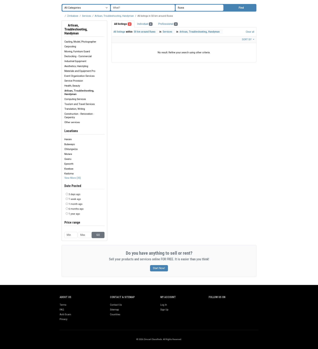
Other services (72, 122)
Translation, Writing (74, 109)
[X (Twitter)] (215, 306)
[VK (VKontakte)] (249, 306)
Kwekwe (68, 168)
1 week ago (75, 199)
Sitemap (114, 309)
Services (86, 16)
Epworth (68, 164)
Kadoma (69, 173)
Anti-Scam (65, 314)
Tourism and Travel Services (79, 104)
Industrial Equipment (75, 61)
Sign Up (164, 309)
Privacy (63, 319)
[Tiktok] (235, 306)
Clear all (249, 31)
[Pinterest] (230, 306)
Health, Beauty (72, 85)
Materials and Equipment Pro (79, 71)
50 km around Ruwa (145, 31)
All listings (122, 23)
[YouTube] (240, 306)
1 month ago (75, 204)
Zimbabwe (72, 16)
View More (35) (72, 178)
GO (98, 234)
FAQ (62, 309)
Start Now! (159, 268)
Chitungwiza (71, 149)
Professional (167, 23)
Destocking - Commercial (78, 56)
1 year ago (74, 213)
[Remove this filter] (103, 29)
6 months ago (76, 209)
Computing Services (75, 99)
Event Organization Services (79, 76)
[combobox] (199, 8)
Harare (68, 139)
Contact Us (116, 304)
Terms (63, 304)
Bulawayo (69, 144)
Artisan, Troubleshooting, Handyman (114, 16)
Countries (115, 314)
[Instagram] (220, 306)
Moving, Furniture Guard (77, 51)
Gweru (67, 159)
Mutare (68, 154)
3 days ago (74, 194)
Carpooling (70, 46)
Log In (163, 304)
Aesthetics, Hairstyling (76, 66)
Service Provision (73, 80)
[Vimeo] (244, 306)
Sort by (247, 39)
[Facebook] (211, 306)
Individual (144, 23)
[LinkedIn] (225, 306)
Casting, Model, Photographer (80, 41)
